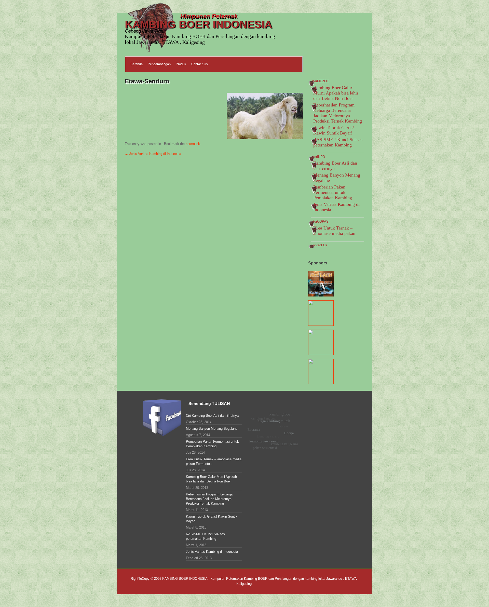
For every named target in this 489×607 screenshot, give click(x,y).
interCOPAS (320, 221)
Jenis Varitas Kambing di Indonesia (153, 154)
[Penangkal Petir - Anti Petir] (321, 294)
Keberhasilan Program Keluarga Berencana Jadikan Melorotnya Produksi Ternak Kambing (337, 113)
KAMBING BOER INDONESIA (198, 24)
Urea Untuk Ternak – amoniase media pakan (334, 230)
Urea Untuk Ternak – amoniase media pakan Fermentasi (213, 461)
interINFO (318, 157)
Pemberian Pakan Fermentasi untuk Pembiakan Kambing (332, 192)
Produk (181, 64)
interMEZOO (320, 81)
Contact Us (199, 64)
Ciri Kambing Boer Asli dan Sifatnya (212, 415)
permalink (193, 144)
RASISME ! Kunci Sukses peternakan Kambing (337, 142)
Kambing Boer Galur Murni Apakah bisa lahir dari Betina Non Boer (335, 93)
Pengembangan (159, 64)
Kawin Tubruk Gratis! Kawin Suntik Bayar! (211, 519)
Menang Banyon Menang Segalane (211, 428)
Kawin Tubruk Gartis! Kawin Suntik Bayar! (333, 130)
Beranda (136, 64)
